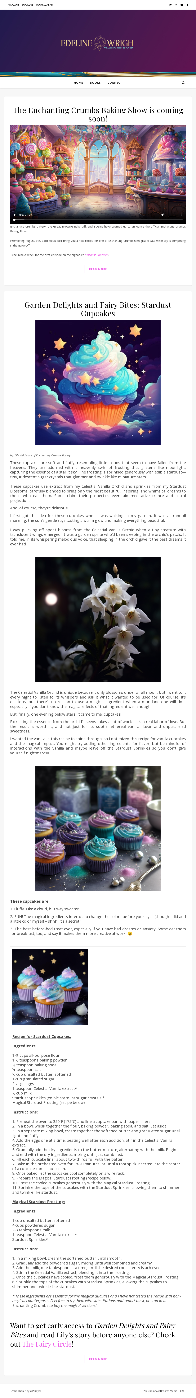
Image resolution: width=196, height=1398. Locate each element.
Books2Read (44, 4)
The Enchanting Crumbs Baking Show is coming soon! (98, 114)
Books (95, 82)
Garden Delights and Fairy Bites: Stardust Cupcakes (98, 308)
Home (78, 82)
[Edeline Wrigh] (98, 43)
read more (98, 269)
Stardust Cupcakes (96, 255)
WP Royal (35, 1391)
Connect (115, 82)
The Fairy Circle (47, 1343)
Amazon (13, 4)
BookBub (28, 4)
